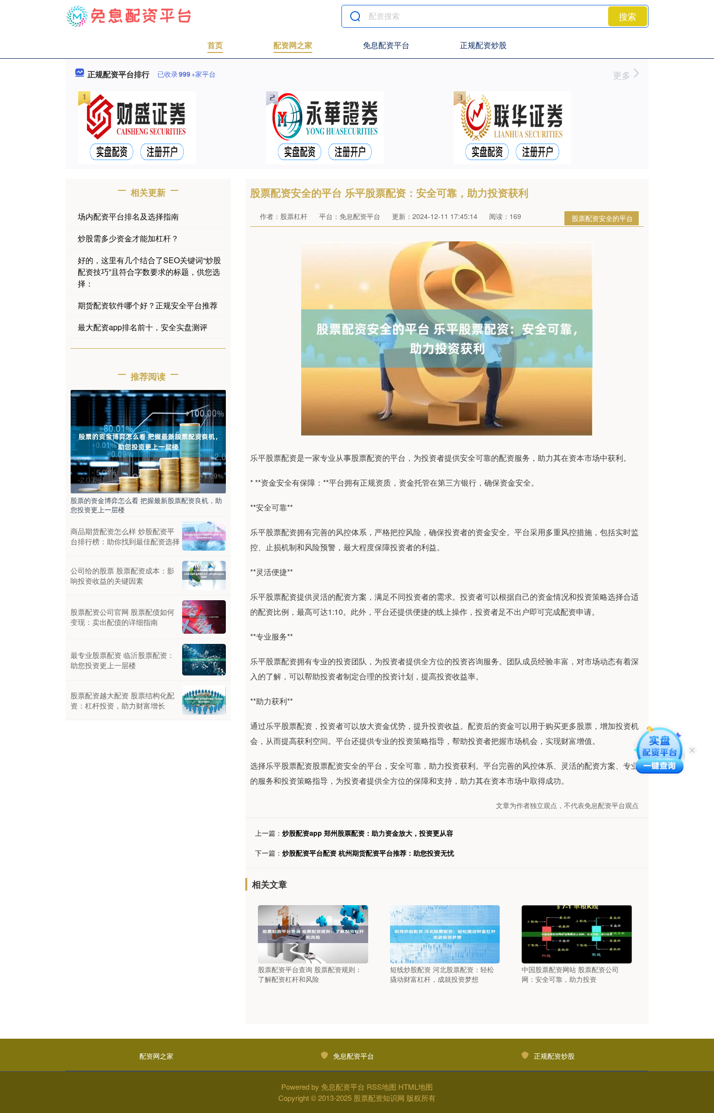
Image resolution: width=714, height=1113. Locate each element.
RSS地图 (381, 1086)
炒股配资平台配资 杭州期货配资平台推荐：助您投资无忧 (368, 853)
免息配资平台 (386, 45)
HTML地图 (415, 1086)
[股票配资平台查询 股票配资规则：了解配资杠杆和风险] (313, 933)
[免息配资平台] (129, 16)
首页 (215, 45)
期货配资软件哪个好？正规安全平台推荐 (148, 305)
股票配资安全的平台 (602, 218)
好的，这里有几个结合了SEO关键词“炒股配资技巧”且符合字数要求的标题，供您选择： (149, 271)
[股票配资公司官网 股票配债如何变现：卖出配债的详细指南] (204, 617)
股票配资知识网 (379, 1098)
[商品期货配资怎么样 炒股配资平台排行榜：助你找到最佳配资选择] (204, 536)
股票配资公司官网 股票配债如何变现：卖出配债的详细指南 (122, 617)
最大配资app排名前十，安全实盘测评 (142, 327)
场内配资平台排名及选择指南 (128, 216)
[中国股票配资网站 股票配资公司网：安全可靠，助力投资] (577, 933)
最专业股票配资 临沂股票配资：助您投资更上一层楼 (122, 660)
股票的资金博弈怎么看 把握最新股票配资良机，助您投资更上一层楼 (146, 504)
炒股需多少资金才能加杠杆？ (128, 238)
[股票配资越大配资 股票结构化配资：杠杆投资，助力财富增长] (204, 700)
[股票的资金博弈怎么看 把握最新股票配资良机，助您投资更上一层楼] (148, 440)
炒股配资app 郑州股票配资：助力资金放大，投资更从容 (367, 833)
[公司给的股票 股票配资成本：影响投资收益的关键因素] (204, 575)
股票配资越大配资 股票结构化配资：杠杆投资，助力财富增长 (122, 700)
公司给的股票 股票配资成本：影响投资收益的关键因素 (122, 575)
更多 (623, 74)
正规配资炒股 (483, 45)
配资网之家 (292, 45)
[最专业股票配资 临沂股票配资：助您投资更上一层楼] (204, 659)
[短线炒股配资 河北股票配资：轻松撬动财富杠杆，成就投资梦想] (445, 933)
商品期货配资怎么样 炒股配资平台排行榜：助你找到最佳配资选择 (125, 536)
